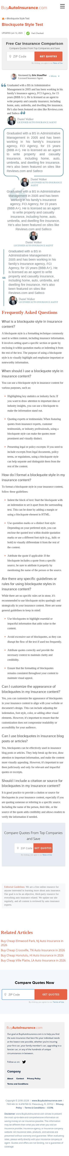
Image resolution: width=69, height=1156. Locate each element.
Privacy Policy (34, 1078)
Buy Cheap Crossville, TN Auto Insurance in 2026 (33, 950)
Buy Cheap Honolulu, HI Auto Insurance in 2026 (32, 955)
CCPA (50, 1107)
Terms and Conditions (17, 1084)
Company (14, 1071)
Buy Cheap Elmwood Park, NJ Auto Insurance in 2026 (32, 943)
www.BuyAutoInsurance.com (47, 1100)
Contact (20, 1078)
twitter (24, 1062)
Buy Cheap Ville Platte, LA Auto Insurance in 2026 (33, 960)
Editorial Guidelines (14, 887)
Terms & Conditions (35, 1107)
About (10, 1078)
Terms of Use (57, 63)
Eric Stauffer (39, 75)
